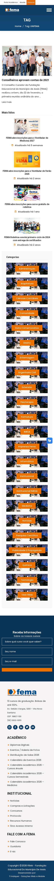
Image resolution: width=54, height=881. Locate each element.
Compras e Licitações (22, 805)
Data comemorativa (27, 327)
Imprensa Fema (27, 446)
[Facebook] (15, 727)
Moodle (22, 2)
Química (27, 565)
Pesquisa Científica (27, 535)
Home (18, 26)
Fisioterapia (27, 402)
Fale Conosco (18, 841)
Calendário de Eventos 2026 (25, 760)
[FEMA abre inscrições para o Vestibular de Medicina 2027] (27, 126)
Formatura (27, 416)
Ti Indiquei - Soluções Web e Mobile (27, 876)
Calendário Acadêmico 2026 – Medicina (25, 783)
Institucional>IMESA (27, 491)
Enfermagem (27, 357)
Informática (27, 461)
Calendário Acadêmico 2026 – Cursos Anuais (25, 766)
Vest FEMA (27, 594)
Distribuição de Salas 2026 (24, 754)
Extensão (27, 387)
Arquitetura (27, 283)
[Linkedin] (21, 727)
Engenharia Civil (27, 372)
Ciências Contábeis (27, 298)
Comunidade (27, 313)
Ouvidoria (15, 846)
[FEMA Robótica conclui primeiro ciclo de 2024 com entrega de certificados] (27, 226)
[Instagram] (9, 727)
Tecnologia (27, 579)
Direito (27, 342)
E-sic (12, 851)
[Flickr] (33, 727)
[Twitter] (27, 727)
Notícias (27, 520)
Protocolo (30, 2)
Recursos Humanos (21, 820)
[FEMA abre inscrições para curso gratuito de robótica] (27, 192)
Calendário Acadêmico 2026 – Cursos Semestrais (25, 775)
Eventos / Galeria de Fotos (25, 750)
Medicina (27, 505)
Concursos (16, 810)
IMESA (27, 431)
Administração (27, 268)
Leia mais (7, 102)
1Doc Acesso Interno (21, 825)
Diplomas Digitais (19, 744)
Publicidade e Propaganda (27, 550)
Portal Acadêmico (11, 2)
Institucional (27, 476)
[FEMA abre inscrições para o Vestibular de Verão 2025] (27, 159)
